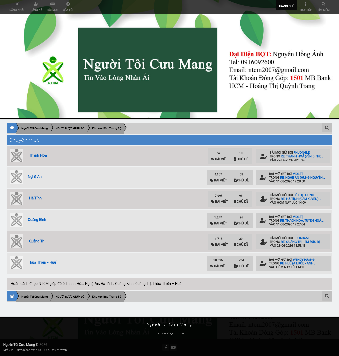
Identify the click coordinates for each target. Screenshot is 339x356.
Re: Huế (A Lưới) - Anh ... (298, 263)
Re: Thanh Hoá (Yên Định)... (302, 156)
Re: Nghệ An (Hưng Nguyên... (302, 177)
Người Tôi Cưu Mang (19, 345)
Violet (298, 174)
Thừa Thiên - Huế (42, 262)
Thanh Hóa (38, 155)
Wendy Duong (304, 259)
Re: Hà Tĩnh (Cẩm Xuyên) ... (301, 199)
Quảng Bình (37, 219)
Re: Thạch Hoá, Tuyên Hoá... (302, 220)
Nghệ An (35, 176)
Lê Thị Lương (304, 195)
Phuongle (302, 152)
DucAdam (301, 238)
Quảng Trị (37, 241)
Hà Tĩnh (35, 198)
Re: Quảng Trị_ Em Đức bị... (301, 242)
